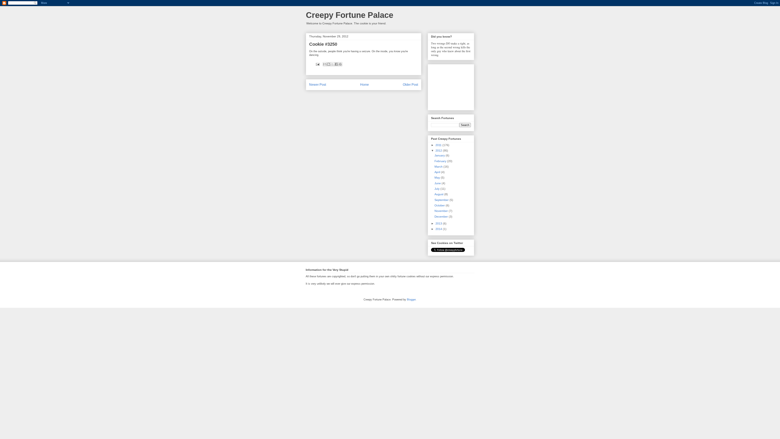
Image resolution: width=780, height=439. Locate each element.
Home (364, 84)
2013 (439, 223)
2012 (439, 150)
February (440, 161)
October (440, 205)
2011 (439, 145)
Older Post (410, 84)
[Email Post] (317, 64)
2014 (439, 229)
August (439, 194)
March (438, 166)
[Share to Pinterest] (340, 64)
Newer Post (317, 84)
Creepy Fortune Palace (349, 15)
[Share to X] (332, 64)
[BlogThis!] (329, 64)
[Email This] (325, 64)
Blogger (411, 299)
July (437, 188)
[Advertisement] (451, 86)
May (437, 177)
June (438, 183)
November (441, 210)
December (441, 216)
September (442, 200)
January (440, 155)
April (437, 172)
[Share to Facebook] (336, 64)
